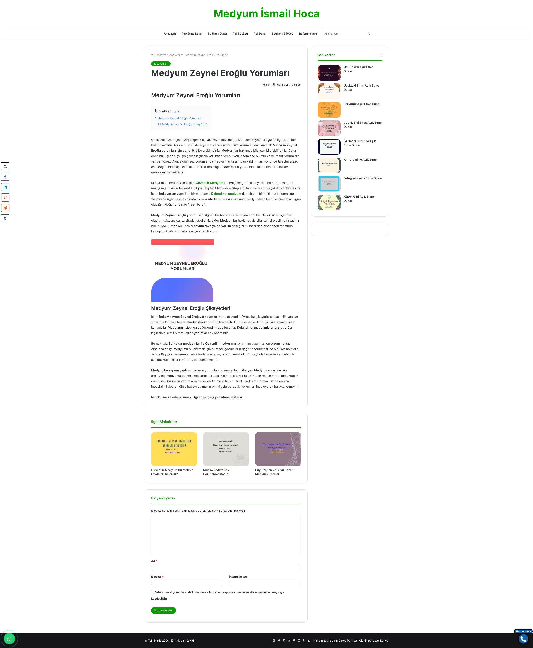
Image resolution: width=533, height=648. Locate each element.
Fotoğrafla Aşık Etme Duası (363, 178)
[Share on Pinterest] (5, 197)
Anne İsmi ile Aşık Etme (360, 159)
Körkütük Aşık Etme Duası (362, 104)
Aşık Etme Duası (192, 33)
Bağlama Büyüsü (282, 33)
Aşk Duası (260, 33)
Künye (384, 640)
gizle (177, 111)
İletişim (333, 640)
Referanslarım (308, 33)
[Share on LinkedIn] (5, 187)
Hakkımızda (320, 640)
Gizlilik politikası (369, 640)
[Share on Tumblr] (5, 218)
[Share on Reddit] (5, 208)
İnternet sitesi (238, 576)
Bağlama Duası (217, 33)
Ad (154, 561)
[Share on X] (5, 166)
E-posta (157, 576)
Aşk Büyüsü (240, 33)
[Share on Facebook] (5, 177)
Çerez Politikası (348, 640)
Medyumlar (176, 54)
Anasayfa (170, 33)
